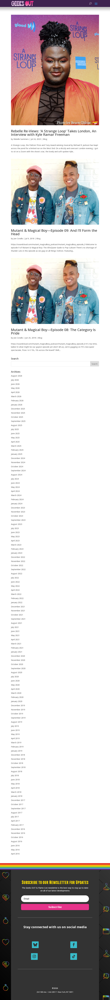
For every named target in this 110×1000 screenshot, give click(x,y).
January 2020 (16, 701)
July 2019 (15, 726)
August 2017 (16, 812)
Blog (45, 139)
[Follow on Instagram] (34, 956)
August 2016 (16, 841)
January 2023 (16, 553)
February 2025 (17, 450)
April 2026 (15, 392)
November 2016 (18, 833)
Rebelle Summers (21, 139)
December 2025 (18, 408)
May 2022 (15, 586)
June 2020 (15, 680)
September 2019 (18, 717)
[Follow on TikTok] (73, 956)
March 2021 (16, 643)
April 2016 (15, 853)
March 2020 (16, 693)
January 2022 (16, 602)
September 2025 (18, 421)
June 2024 (15, 483)
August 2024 (16, 474)
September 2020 (18, 668)
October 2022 (17, 565)
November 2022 (18, 561)
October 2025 (17, 417)
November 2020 (18, 660)
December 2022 (18, 557)
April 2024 (15, 491)
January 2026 (16, 404)
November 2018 (18, 759)
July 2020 (15, 676)
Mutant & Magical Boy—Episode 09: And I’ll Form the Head (54, 232)
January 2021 (16, 652)
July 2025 (15, 429)
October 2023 (17, 516)
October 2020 (17, 664)
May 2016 (15, 849)
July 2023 (15, 528)
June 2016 (15, 845)
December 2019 (18, 705)
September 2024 (18, 470)
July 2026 (15, 380)
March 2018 (16, 792)
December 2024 (18, 458)
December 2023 (18, 507)
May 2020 (15, 685)
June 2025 (15, 433)
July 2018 (15, 775)
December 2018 (18, 755)
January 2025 (16, 454)
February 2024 (17, 499)
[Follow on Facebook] (73, 944)
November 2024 (18, 462)
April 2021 (15, 639)
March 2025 (16, 446)
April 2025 (15, 441)
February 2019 (17, 746)
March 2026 (16, 396)
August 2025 (16, 425)
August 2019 (16, 722)
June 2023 (15, 532)
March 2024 (16, 495)
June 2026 (15, 384)
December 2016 (18, 829)
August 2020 (16, 672)
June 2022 (15, 582)
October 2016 (17, 837)
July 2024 (15, 479)
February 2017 (17, 825)
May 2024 (15, 487)
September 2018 (18, 767)
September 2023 (18, 520)
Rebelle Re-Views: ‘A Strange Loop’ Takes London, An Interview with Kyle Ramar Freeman (53, 133)
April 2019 (15, 738)
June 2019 (15, 730)
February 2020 (17, 697)
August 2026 (16, 375)
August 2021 (16, 623)
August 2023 (16, 524)
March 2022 (16, 594)
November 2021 (18, 610)
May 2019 (15, 734)
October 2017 (17, 804)
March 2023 (16, 544)
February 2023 (17, 549)
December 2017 (18, 800)
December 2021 (18, 606)
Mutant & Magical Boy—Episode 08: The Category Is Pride (53, 331)
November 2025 (18, 413)
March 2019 (16, 742)
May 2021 (15, 635)
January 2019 (16, 751)
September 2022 (18, 569)
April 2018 (15, 788)
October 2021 (17, 614)
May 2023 (15, 536)
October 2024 (17, 466)
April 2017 (15, 821)
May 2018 (15, 783)
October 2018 (17, 763)
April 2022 (15, 590)
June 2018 (15, 779)
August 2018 (16, 771)
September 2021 (18, 619)
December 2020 (18, 656)
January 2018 (16, 796)
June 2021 (15, 631)
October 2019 (17, 713)
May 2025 (15, 437)
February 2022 (17, 598)
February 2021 (17, 648)
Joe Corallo (18, 238)
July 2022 (15, 577)
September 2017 (18, 808)
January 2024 (16, 503)
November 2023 (18, 511)
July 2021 (15, 627)
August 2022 (16, 573)
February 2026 (17, 400)
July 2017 (15, 816)
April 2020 (15, 689)
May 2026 (15, 388)
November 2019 (18, 709)
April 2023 (15, 540)
